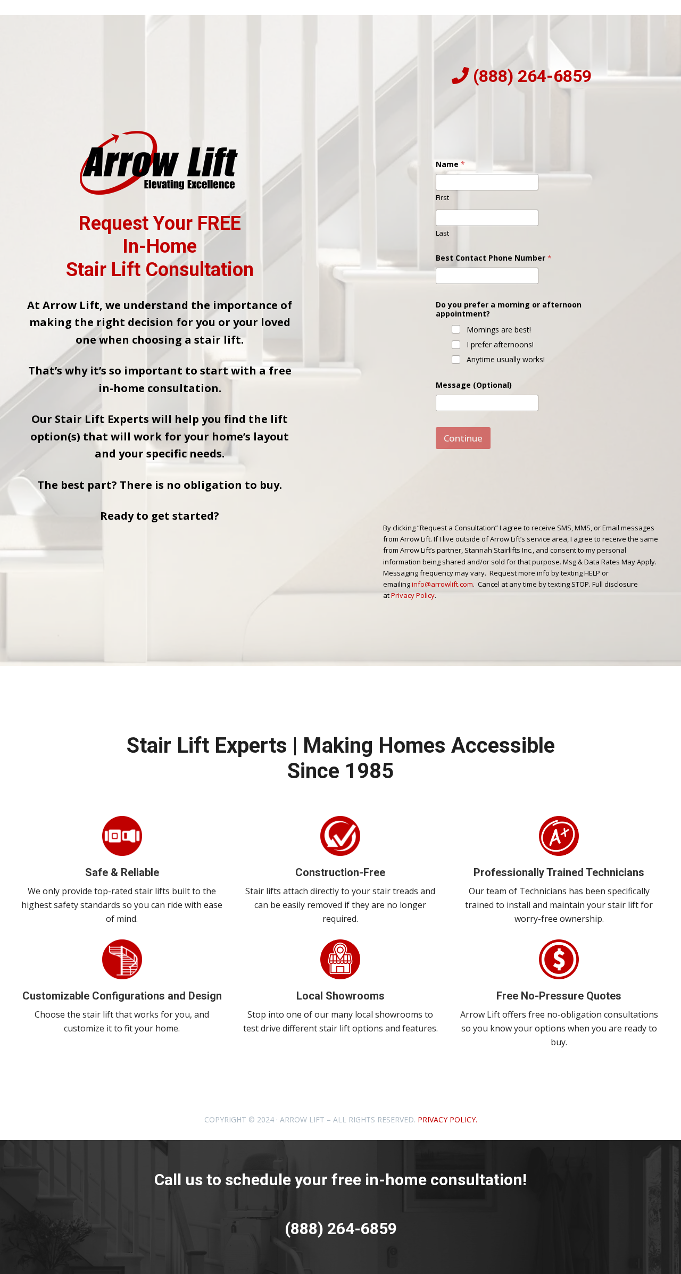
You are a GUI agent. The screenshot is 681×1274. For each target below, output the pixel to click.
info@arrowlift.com (442, 584)
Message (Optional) (474, 384)
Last (442, 233)
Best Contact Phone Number (494, 257)
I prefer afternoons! (500, 344)
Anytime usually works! (506, 359)
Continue (463, 438)
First (442, 197)
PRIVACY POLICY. (447, 1119)
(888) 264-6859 (532, 76)
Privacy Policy (413, 595)
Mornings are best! (499, 330)
